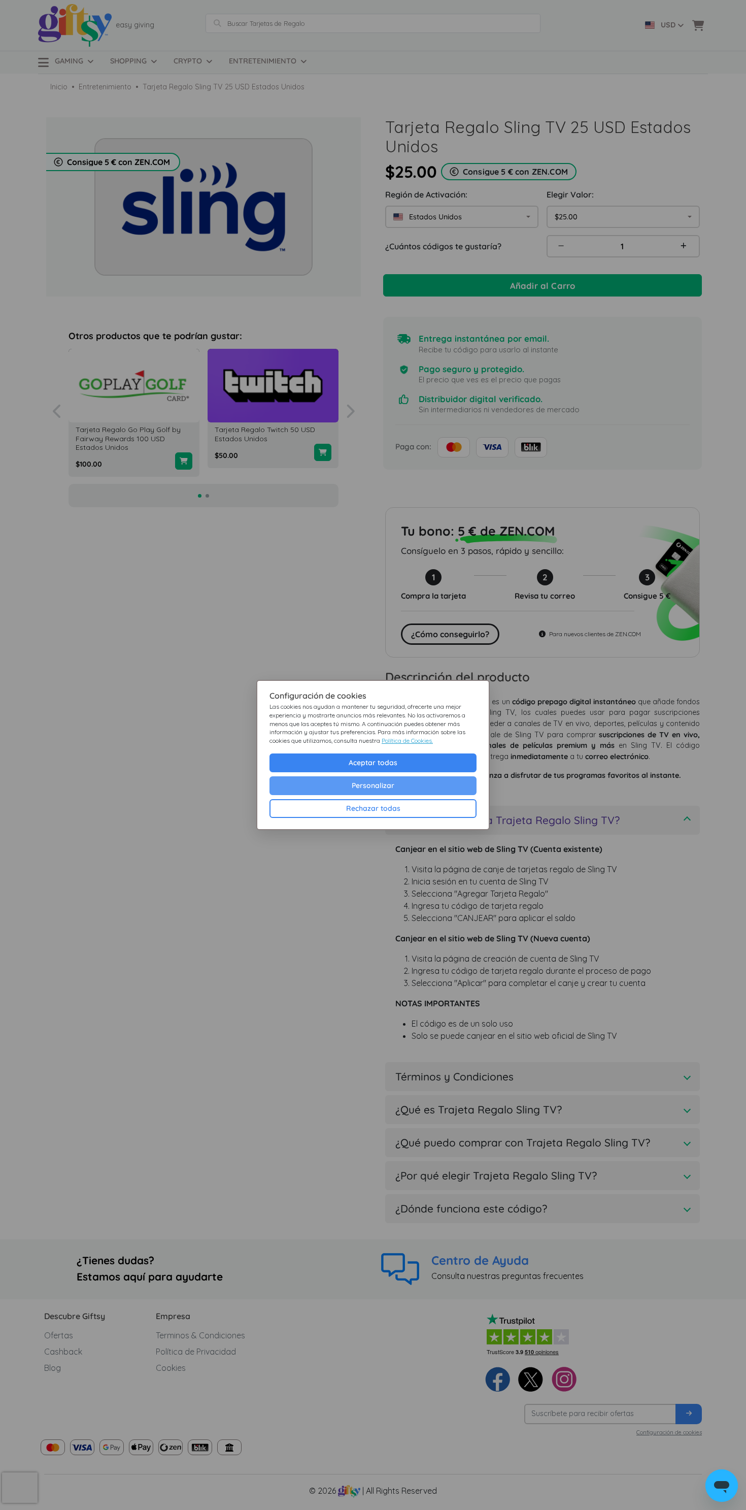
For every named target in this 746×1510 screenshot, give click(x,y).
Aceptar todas (373, 762)
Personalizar (373, 785)
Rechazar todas (373, 808)
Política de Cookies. (407, 740)
